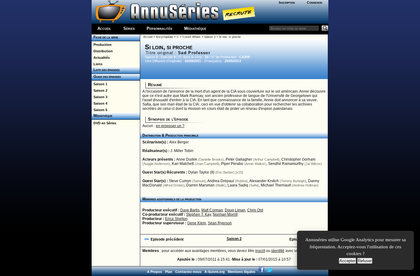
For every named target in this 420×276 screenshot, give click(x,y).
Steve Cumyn (180, 181)
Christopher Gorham (298, 159)
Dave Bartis (190, 210)
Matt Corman (212, 210)
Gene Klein (196, 223)
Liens (97, 64)
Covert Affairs (191, 36)
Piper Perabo (232, 164)
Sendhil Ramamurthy (285, 164)
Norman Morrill (225, 214)
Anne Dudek (186, 159)
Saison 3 (99, 97)
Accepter (347, 260)
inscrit (260, 251)
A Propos (154, 272)
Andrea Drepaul (220, 181)
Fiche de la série (105, 37)
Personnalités (159, 28)
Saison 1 (99, 84)
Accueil (104, 28)
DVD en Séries (104, 123)
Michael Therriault (276, 185)
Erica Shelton (176, 219)
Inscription (287, 2)
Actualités (101, 57)
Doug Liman (235, 210)
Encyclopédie (164, 36)
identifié (277, 251)
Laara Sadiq (238, 185)
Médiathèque (195, 28)
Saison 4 (99, 103)
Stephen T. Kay (198, 214)
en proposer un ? (170, 126)
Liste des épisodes (106, 70)
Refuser (365, 260)
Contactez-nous (188, 272)
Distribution (102, 51)
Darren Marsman (200, 185)
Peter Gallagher (239, 159)
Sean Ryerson (220, 223)
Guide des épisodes (106, 76)
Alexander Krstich (264, 181)
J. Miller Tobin (181, 151)
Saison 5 (99, 110)
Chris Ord (255, 210)
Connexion (314, 2)
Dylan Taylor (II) (201, 172)
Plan (168, 272)
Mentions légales (241, 272)
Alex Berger (179, 142)
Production (102, 44)
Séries (129, 28)
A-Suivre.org (214, 272)
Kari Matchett (183, 164)
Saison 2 (99, 90)
